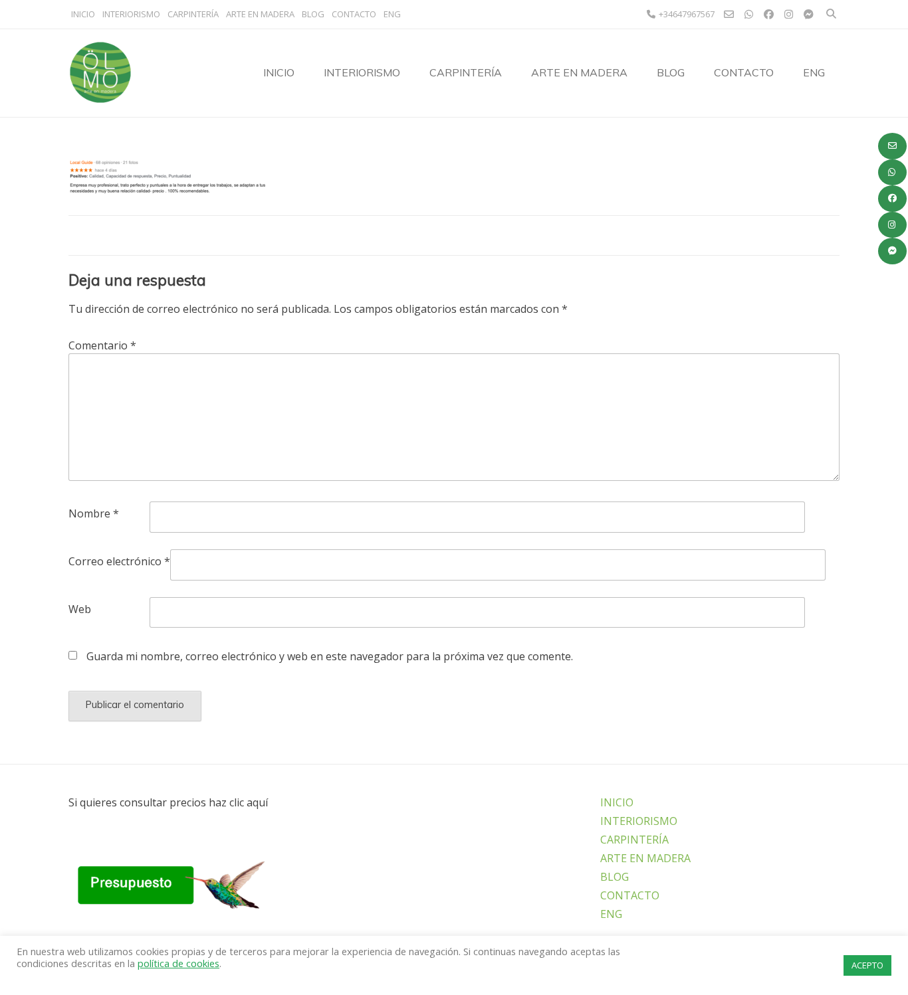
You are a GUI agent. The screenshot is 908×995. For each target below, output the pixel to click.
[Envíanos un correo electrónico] (892, 146)
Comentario (102, 345)
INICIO (83, 14)
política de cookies (178, 963)
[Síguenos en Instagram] (892, 225)
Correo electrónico (119, 561)
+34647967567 (687, 14)
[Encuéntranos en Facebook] (892, 198)
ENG (392, 14)
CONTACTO (354, 14)
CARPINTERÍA (193, 14)
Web (79, 609)
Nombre (93, 513)
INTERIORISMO (131, 14)
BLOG (313, 14)
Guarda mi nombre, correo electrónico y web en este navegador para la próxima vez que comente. (329, 656)
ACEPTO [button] (867, 965)
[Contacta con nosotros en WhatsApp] (892, 172)
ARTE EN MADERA (260, 14)
